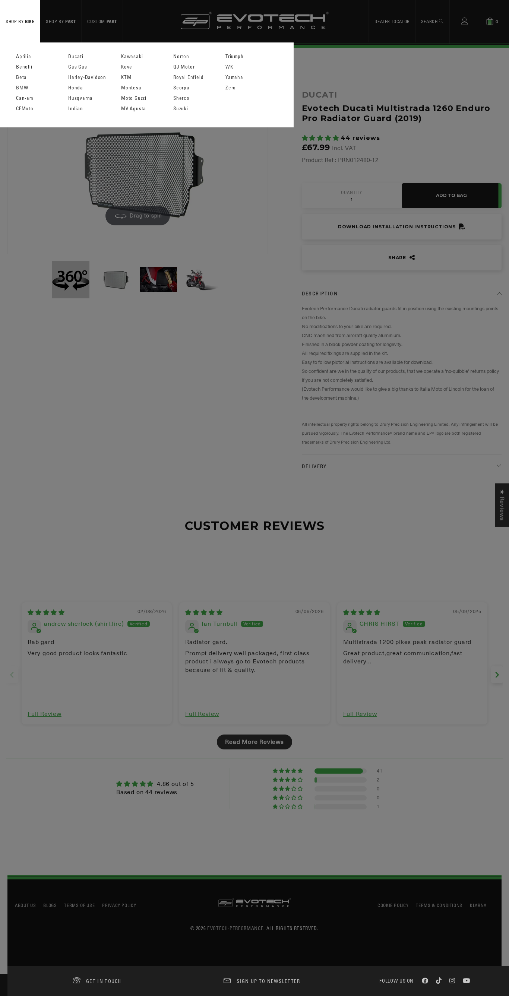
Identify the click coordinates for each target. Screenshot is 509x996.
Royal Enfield (188, 77)
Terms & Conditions (439, 905)
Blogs (50, 905)
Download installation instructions (397, 226)
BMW (22, 88)
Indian (75, 108)
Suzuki (180, 108)
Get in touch (103, 981)
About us (25, 905)
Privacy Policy (119, 905)
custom (102, 21)
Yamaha (234, 77)
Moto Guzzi (133, 98)
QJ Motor (184, 67)
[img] (46, 612)
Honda (75, 88)
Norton (181, 56)
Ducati (75, 56)
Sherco (181, 98)
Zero (230, 88)
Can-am (24, 98)
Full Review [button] (44, 714)
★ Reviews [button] (502, 505)
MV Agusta (133, 108)
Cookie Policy (392, 905)
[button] (321, 138)
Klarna (478, 905)
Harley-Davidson (87, 77)
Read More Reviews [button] (254, 742)
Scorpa (181, 88)
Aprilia (23, 56)
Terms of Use (79, 905)
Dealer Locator (392, 21)
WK (229, 67)
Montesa (131, 88)
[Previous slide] (12, 674)
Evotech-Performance (235, 928)
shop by (20, 21)
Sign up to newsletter (268, 981)
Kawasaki (132, 56)
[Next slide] (497, 674)
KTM (126, 77)
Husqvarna (80, 98)
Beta (21, 77)
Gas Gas (77, 67)
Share (398, 257)
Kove (126, 67)
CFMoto (25, 108)
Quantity (351, 192)
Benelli (24, 67)
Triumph (234, 56)
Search (430, 21)
